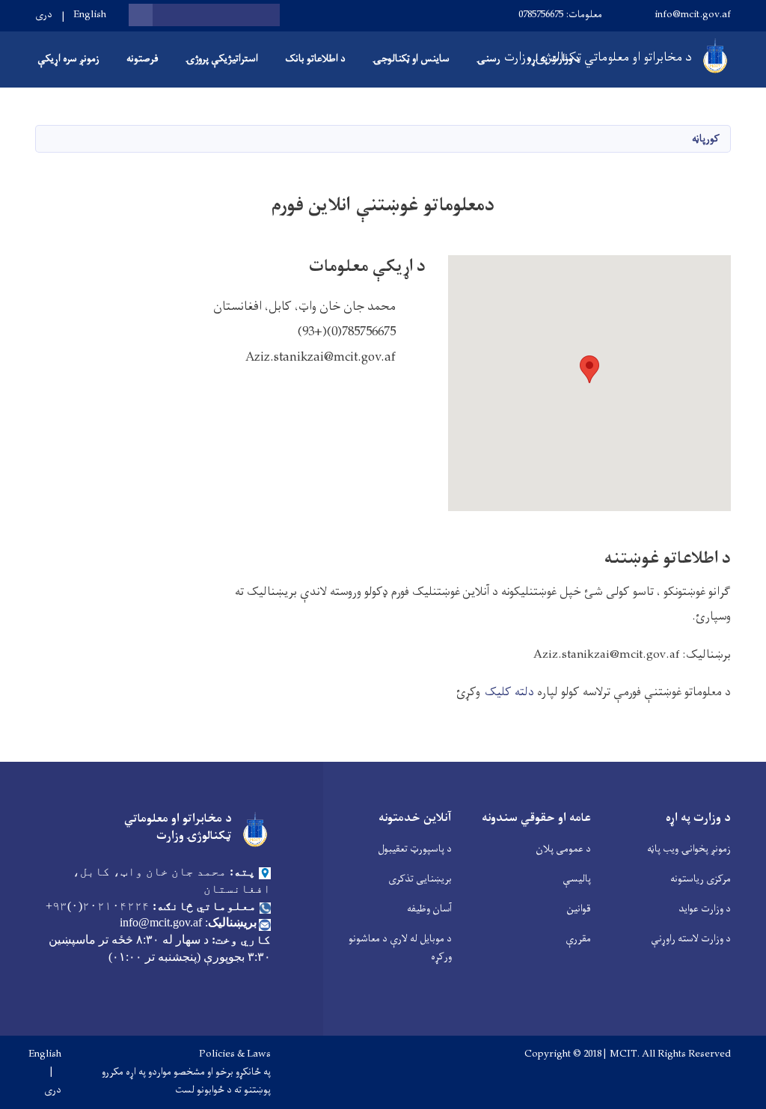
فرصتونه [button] (142, 58)
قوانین (578, 908)
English (89, 14)
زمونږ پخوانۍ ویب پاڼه (689, 849)
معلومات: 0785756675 (560, 14)
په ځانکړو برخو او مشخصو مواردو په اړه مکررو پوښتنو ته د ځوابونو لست (186, 1081)
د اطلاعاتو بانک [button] (315, 58)
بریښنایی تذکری (420, 879)
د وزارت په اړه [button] (553, 58)
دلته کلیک (511, 692)
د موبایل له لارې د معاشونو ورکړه (400, 947)
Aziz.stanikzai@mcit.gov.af (320, 358)
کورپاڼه (706, 138)
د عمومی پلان (563, 849)
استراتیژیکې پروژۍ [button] (222, 58)
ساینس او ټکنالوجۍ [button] (411, 58)
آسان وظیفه (429, 908)
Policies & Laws (235, 1054)
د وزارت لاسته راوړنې (691, 938)
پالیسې (577, 879)
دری (43, 14)
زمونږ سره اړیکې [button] (68, 58)
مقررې (578, 938)
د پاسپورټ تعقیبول (415, 849)
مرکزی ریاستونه (700, 879)
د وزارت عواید (704, 908)
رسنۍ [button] (488, 58)
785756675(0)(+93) (347, 332)
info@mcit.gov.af (693, 14)
